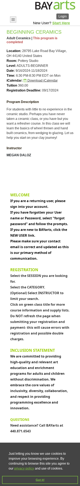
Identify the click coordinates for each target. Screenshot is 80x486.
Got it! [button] (40, 479)
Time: (11, 75)
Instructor (14, 148)
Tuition (12, 85)
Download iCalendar (42, 80)
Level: (11, 65)
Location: (14, 51)
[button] (64, 468)
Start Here (61, 23)
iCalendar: (15, 80)
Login (62, 16)
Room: (12, 60)
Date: (11, 70)
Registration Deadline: (24, 90)
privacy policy (24, 468)
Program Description (23, 102)
